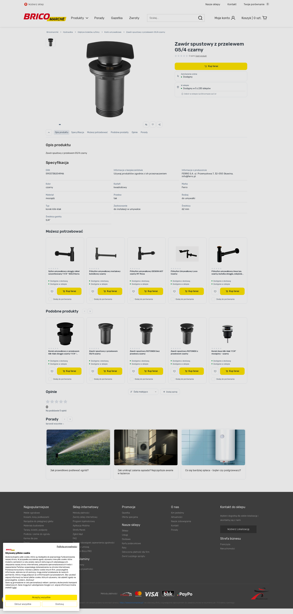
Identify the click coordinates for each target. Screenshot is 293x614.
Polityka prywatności (67, 546)
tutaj (14, 588)
